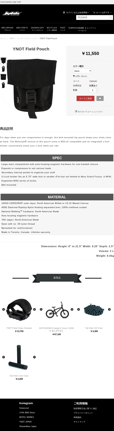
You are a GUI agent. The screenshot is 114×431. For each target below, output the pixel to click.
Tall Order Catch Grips (19, 376)
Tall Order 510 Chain (94, 328)
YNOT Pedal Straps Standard (19, 328)
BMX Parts (22, 28)
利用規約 (77, 417)
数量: (75, 90)
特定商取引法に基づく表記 (85, 408)
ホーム (3, 38)
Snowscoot (24, 408)
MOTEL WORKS (26, 417)
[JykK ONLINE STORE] (12, 13)
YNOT (62, 28)
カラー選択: (78, 66)
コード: (76, 81)
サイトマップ (79, 422)
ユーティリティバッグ (27, 38)
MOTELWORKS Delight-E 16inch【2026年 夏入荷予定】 (56, 329)
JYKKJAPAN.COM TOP (10, 2)
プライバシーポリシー (83, 413)
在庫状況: (77, 85)
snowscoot (37, 28)
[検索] (110, 18)
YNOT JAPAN (25, 422)
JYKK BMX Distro (27, 412)
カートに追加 (85, 98)
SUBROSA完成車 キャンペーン (82, 28)
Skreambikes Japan (27, 426)
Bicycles (52, 28)
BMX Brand (7, 28)
